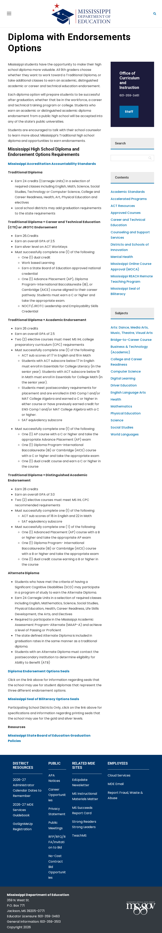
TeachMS (79, 835)
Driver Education (124, 385)
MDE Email (116, 784)
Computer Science (126, 371)
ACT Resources (123, 206)
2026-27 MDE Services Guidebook (23, 810)
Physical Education (126, 413)
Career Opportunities (57, 794)
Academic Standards (128, 191)
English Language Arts (128, 392)
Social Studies (122, 427)
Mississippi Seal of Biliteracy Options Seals (43, 699)
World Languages (125, 434)
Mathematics (121, 406)
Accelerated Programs (129, 199)
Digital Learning (123, 378)
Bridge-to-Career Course (131, 339)
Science (117, 420)
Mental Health (122, 257)
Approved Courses (126, 212)
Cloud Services (119, 775)
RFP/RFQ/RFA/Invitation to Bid (57, 842)
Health (116, 399)
